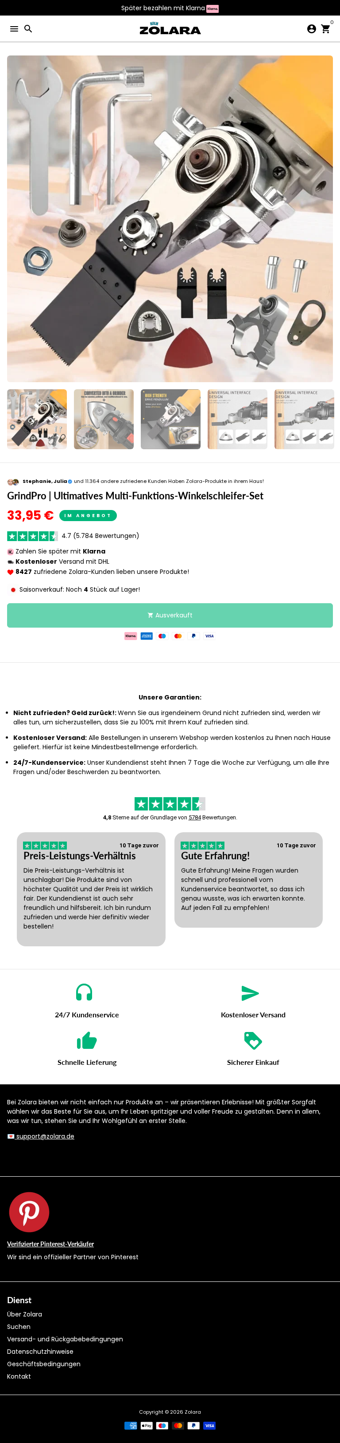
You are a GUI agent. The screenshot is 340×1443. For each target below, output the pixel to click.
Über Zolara (24, 1314)
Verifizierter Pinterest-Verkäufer (50, 1244)
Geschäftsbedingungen (44, 1364)
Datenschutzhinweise (40, 1351)
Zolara (193, 1411)
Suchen (19, 1326)
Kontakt (19, 1376)
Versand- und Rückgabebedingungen (65, 1339)
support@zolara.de (44, 1136)
